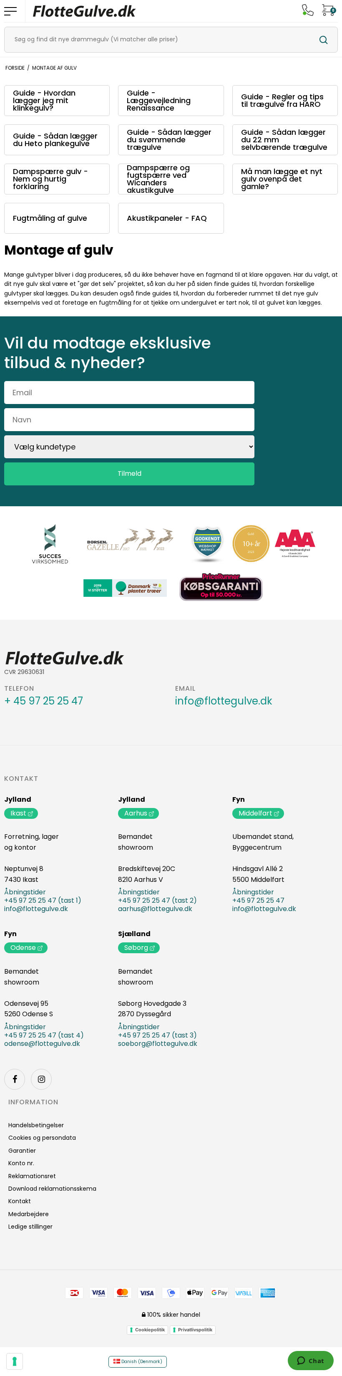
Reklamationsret (32, 1176)
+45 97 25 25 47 (258, 900)
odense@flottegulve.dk (42, 1044)
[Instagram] (41, 1079)
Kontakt (21, 779)
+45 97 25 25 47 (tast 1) (42, 900)
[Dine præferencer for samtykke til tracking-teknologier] (15, 1361)
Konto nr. (21, 1163)
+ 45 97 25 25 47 (43, 701)
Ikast (18, 813)
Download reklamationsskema (52, 1188)
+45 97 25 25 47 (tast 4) (44, 1035)
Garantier (22, 1150)
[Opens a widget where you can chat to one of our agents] (310, 1361)
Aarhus (135, 813)
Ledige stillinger (30, 1226)
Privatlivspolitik (195, 1330)
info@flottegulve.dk (223, 701)
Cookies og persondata (42, 1138)
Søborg (136, 947)
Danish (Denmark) (141, 1361)
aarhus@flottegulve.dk (155, 909)
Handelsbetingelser (36, 1125)
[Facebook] (14, 1079)
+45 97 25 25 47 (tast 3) (157, 1035)
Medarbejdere (28, 1214)
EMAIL (185, 688)
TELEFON (19, 688)
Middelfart (255, 813)
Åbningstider (25, 892)
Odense (23, 947)
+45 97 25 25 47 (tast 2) (157, 900)
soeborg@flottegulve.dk (157, 1044)
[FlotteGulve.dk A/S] (85, 11)
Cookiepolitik (150, 1330)
